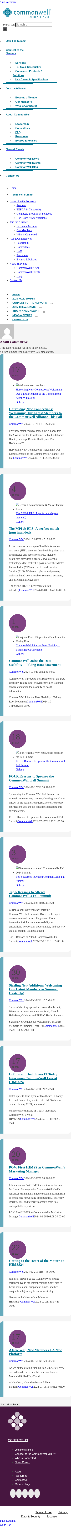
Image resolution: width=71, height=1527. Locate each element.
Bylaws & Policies (26, 140)
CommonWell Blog (26, 166)
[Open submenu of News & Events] (36, 316)
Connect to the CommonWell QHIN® (35, 1453)
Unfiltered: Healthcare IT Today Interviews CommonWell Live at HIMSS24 (33, 1078)
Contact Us (18, 1440)
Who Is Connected (26, 105)
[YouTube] (31, 1493)
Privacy (63, 1512)
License (52, 1516)
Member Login (23, 1484)
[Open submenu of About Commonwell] (44, 312)
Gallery (20, 402)
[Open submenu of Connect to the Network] (51, 303)
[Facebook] (19, 1493)
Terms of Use (44, 1512)
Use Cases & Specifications (31, 79)
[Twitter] (13, 1493)
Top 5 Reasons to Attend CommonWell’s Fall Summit (30, 894)
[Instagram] (37, 1493)
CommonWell (16, 423)
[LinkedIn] (25, 1493)
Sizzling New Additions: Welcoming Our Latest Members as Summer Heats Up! (35, 989)
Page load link (8, 1520)
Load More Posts (9, 1404)
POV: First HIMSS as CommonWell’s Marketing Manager (37, 1169)
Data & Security (30, 1516)
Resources (21, 1475)
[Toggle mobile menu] (4, 287)
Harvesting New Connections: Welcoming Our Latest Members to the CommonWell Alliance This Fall (39, 393)
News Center (22, 1462)
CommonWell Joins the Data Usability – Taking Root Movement (35, 662)
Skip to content (8, 2)
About (18, 1471)
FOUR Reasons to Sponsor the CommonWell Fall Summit (31, 778)
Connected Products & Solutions (28, 73)
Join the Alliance (24, 1449)
